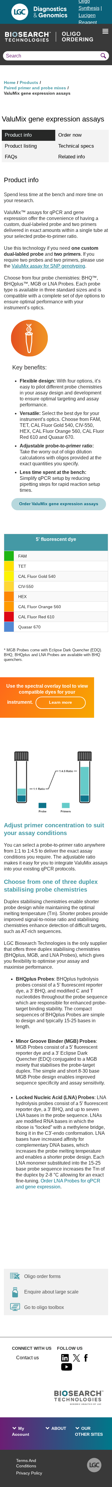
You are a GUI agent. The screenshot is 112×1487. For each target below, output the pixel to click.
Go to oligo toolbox (44, 1307)
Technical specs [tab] (76, 146)
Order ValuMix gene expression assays (58, 503)
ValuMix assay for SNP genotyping (48, 266)
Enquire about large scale (51, 1291)
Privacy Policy (29, 1473)
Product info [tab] (18, 135)
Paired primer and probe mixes (35, 87)
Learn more (60, 702)
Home (10, 82)
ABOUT (58, 1428)
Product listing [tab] (21, 146)
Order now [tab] (70, 135)
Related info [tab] (71, 157)
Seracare (88, 65)
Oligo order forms (42, 1276)
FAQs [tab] (11, 157)
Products (29, 82)
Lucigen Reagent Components (92, 22)
